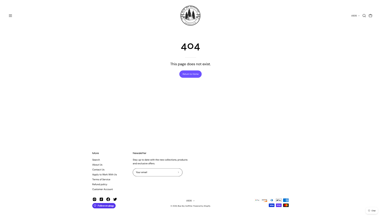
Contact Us (98, 169)
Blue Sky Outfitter (185, 206)
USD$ (354, 15)
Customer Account (102, 189)
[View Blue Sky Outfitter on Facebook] (108, 199)
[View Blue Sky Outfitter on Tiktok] (101, 199)
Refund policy (99, 184)
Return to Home (191, 74)
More (95, 153)
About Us (97, 164)
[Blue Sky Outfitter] (190, 15)
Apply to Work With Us (104, 174)
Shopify (207, 206)
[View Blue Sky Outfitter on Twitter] (115, 199)
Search (96, 159)
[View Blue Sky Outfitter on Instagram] (94, 199)
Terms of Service (101, 179)
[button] (364, 16)
